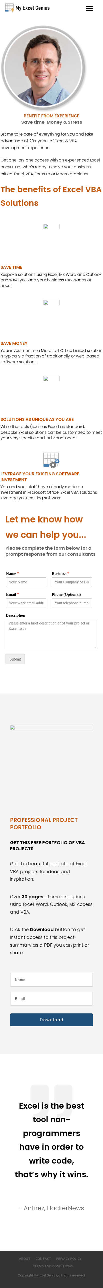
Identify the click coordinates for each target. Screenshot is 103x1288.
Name (12, 573)
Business (60, 573)
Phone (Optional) (66, 594)
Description (15, 615)
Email (12, 594)
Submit (15, 659)
